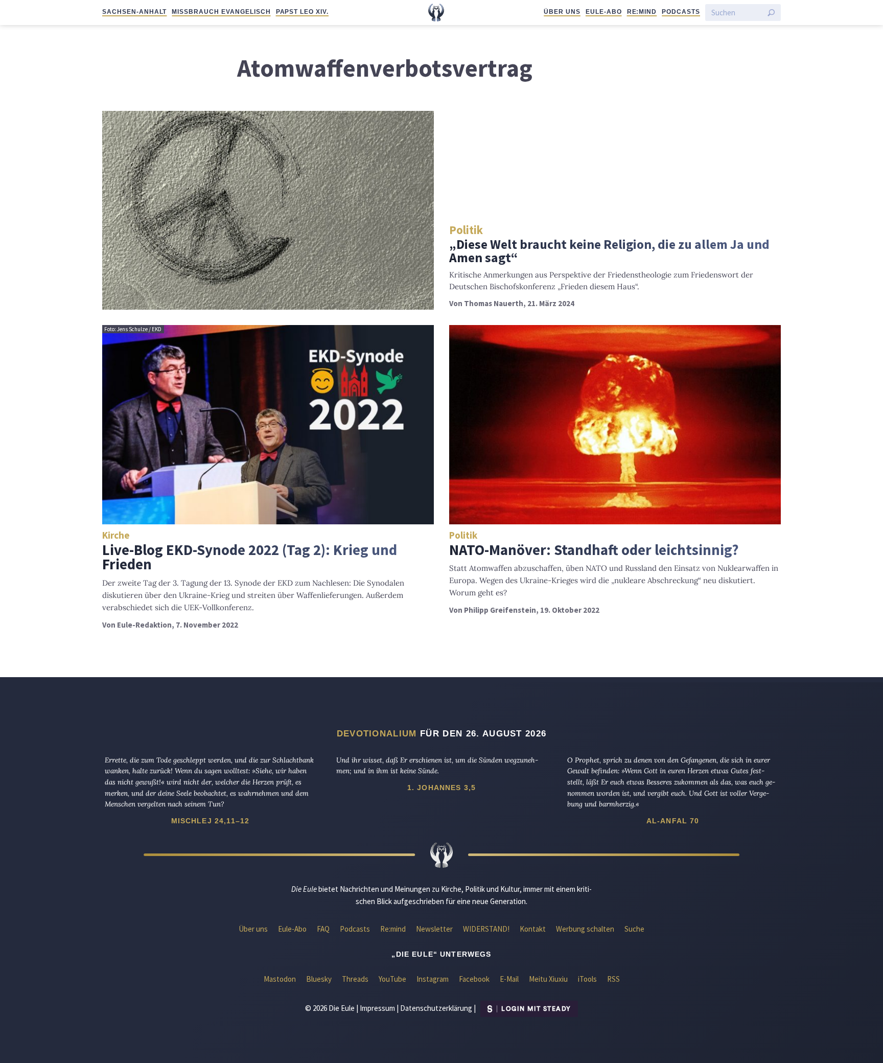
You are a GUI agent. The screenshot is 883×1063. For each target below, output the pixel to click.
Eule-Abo (604, 11)
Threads (355, 979)
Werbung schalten (585, 929)
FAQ (323, 929)
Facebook (474, 979)
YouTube (392, 979)
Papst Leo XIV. (302, 11)
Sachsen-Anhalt (134, 11)
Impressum (377, 1008)
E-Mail (509, 979)
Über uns (562, 11)
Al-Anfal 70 (673, 821)
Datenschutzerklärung (436, 1008)
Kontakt (533, 929)
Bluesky (319, 979)
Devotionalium (377, 733)
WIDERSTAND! (486, 929)
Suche (634, 929)
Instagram (432, 979)
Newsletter (434, 929)
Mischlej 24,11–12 (210, 821)
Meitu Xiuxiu (548, 979)
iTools (587, 979)
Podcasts (681, 11)
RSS (613, 979)
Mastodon (280, 979)
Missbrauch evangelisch (221, 11)
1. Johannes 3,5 (441, 787)
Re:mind (642, 11)
